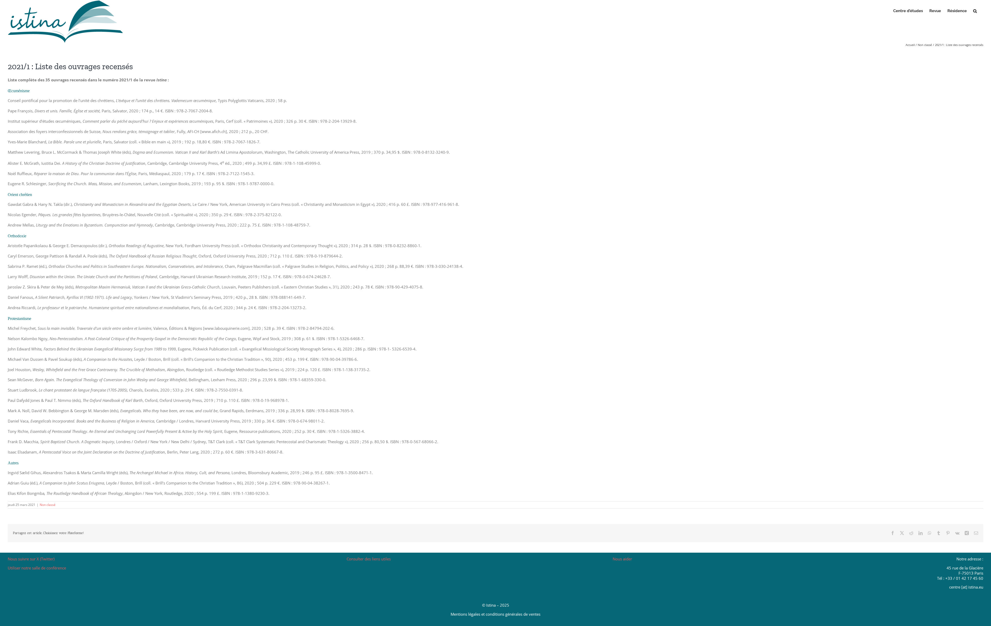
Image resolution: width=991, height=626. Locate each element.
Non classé (47, 505)
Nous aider (622, 558)
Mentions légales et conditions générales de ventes (495, 614)
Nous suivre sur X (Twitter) (31, 558)
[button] (975, 11)
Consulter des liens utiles (369, 558)
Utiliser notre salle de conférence (37, 567)
